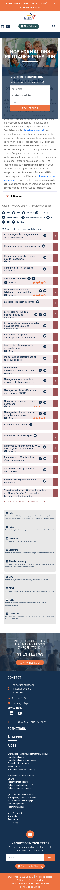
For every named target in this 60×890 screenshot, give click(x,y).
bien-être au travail (33, 130)
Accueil (6, 205)
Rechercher (30, 108)
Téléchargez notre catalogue (30, 721)
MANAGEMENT (20, 205)
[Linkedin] (12, 713)
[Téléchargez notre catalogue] (9, 722)
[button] (57, 35)
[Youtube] (8, 26)
